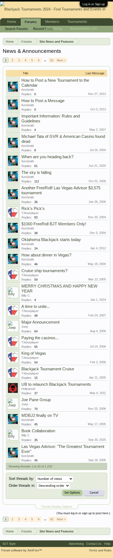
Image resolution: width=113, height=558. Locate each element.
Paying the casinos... (40, 338)
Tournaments (77, 22)
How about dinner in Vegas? (46, 255)
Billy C (25, 295)
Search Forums (16, 29)
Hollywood (28, 388)
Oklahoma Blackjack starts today (51, 239)
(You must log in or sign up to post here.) (83, 513)
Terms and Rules (100, 550)
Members (52, 22)
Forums (31, 22)
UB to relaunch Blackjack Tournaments (56, 384)
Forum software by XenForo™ (21, 550)
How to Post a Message (42, 101)
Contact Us (93, 543)
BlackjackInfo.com (83, 29)
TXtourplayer (30, 213)
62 (51, 60)
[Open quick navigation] (107, 41)
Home (11, 22)
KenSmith (27, 89)
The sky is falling (36, 172)
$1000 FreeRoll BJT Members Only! (53, 224)
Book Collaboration (38, 431)
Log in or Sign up (94, 4)
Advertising (53, 29)
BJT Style (9, 543)
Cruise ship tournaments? (44, 271)
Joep (24, 326)
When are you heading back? (47, 157)
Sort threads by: (21, 479)
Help (107, 543)
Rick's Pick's (33, 208)
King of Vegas (33, 353)
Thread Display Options (56, 506)
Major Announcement (40, 322)
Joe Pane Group (36, 400)
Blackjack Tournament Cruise (47, 369)
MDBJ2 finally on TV (39, 415)
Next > (61, 60)
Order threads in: (22, 485)
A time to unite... (35, 306)
